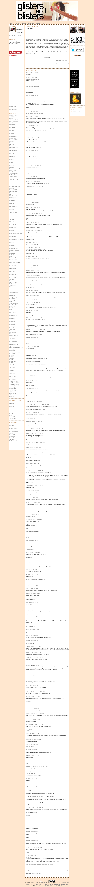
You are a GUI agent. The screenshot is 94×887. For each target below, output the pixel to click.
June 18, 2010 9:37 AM (33, 399)
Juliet (27, 602)
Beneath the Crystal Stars (14, 186)
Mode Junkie (12, 200)
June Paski (11, 144)
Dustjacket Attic (12, 307)
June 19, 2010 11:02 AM (36, 646)
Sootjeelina (28, 247)
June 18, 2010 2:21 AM (35, 247)
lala (26, 77)
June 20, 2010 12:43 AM (36, 739)
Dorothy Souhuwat (29, 485)
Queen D (27, 191)
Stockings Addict (12, 376)
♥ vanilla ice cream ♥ (30, 372)
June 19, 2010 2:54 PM (38, 657)
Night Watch (11, 201)
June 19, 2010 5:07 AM (33, 610)
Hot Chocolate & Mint (13, 139)
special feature (44, 66)
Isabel (27, 161)
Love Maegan (12, 349)
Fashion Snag (12, 323)
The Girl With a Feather (14, 384)
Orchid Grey (11, 358)
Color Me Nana (12, 300)
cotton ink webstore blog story (54, 39)
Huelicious (11, 141)
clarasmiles (28, 755)
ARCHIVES (38, 23)
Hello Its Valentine (13, 259)
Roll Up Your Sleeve (13, 208)
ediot (27, 831)
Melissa (27, 629)
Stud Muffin (11, 378)
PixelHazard (28, 701)
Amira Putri (28, 490)
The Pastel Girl (12, 174)
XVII (10, 286)
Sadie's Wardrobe (12, 277)
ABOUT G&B (16, 23)
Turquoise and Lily (29, 657)
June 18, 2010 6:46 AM (40, 329)
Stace (27, 685)
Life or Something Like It (14, 344)
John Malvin (28, 652)
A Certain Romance (13, 219)
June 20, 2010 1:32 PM (32, 778)
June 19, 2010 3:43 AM (35, 593)
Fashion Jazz (12, 318)
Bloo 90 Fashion (12, 224)
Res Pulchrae (12, 362)
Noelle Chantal (12, 203)
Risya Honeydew (12, 167)
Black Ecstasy (12, 122)
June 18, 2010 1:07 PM (38, 433)
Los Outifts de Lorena (13, 267)
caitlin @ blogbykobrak (30, 470)
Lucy (27, 635)
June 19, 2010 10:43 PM (35, 719)
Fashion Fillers (12, 245)
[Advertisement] (14, 80)
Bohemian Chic (12, 225)
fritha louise (28, 270)
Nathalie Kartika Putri (30, 807)
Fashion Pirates (12, 430)
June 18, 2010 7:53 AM (34, 342)
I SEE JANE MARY (13, 263)
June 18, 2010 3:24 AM (37, 280)
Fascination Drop (12, 313)
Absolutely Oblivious (13, 292)
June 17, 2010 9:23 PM (34, 191)
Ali (26, 375)
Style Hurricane (12, 280)
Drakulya (27, 552)
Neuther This (12, 406)
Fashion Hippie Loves (13, 248)
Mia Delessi (28, 222)
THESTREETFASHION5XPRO (32, 172)
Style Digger (11, 279)
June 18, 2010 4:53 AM (33, 290)
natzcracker (28, 815)
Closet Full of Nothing (13, 189)
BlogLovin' (67, 60)
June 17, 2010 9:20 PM (35, 181)
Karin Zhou (28, 678)
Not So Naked (12, 356)
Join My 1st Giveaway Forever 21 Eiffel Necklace (35, 319)
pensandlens (28, 447)
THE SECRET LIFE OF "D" (31, 197)
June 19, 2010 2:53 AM (33, 588)
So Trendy (11, 370)
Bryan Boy (11, 413)
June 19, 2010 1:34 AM (40, 579)
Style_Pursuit (28, 847)
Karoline (27, 514)
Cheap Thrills (12, 298)
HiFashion (28, 275)
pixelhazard (28, 696)
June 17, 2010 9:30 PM (34, 202)
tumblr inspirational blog (65, 63)
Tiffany (27, 242)
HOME (11, 23)
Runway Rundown (13, 109)
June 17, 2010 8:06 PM (33, 125)
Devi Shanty (11, 130)
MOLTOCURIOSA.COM (30, 626)
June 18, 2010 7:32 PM (34, 514)
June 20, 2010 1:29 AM (33, 744)
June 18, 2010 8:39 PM (38, 519)
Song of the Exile (12, 372)
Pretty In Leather (12, 361)
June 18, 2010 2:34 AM (35, 270)
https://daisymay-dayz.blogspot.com (33, 158)
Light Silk (11, 346)
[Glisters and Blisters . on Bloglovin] (77, 51)
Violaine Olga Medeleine (14, 283)
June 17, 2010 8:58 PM (43, 172)
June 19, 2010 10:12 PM (40, 713)
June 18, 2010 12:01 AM (34, 242)
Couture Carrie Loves (13, 303)
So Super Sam (12, 368)
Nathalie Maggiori (29, 428)
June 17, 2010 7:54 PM (33, 116)
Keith (27, 150)
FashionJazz (28, 708)
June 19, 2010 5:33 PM (40, 691)
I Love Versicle (12, 142)
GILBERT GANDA (29, 433)
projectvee (28, 719)
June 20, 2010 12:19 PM (32, 773)
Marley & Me (12, 198)
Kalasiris (11, 145)
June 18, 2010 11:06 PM (33, 564)
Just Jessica (12, 338)
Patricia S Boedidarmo (30, 579)
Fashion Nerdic (12, 321)
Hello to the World (29, 494)
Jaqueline (27, 207)
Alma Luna (11, 222)
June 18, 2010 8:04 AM (41, 364)
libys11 (27, 412)
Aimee (27, 560)
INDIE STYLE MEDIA (74, 88)
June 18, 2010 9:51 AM (44, 404)
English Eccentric (12, 244)
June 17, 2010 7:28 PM (33, 95)
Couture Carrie (28, 213)
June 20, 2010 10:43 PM (37, 847)
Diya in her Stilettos (13, 191)
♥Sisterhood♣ (28, 818)
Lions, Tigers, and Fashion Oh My (16, 347)
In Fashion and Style (30, 549)
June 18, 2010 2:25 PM (36, 447)
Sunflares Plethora (13, 170)
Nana (27, 95)
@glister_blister (66, 61)
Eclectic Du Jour (12, 133)
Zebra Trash (11, 396)
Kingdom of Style (12, 265)
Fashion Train (12, 253)
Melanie (27, 295)
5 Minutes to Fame (13, 115)
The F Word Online (13, 211)
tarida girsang (28, 421)
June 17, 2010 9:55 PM (35, 207)
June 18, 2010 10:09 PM (34, 545)
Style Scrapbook (12, 379)
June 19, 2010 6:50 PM (36, 704)
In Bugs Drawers (12, 333)
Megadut (11, 151)
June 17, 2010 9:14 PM (33, 176)
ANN (27, 744)
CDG (27, 588)
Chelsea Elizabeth (29, 235)
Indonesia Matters (13, 108)
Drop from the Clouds (13, 241)
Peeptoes (27, 502)
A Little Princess (12, 116)
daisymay (27, 154)
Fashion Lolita (12, 251)
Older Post (67, 870)
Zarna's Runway (12, 393)
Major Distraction (12, 197)
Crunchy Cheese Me (13, 129)
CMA (27, 662)
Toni (26, 778)
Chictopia (58, 63)
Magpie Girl (11, 270)
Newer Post (28, 870)
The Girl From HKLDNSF (14, 382)
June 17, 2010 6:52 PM (33, 72)
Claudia (27, 202)
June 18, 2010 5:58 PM (33, 497)
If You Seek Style (12, 332)
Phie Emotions (12, 161)
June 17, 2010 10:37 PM (37, 213)
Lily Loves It (11, 148)
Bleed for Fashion (12, 295)
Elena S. (27, 346)
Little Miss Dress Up (13, 195)
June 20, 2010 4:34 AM (32, 749)
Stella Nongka (28, 789)
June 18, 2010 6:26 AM (33, 310)
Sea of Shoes (12, 436)
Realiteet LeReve (12, 162)
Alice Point (11, 221)
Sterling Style (12, 375)
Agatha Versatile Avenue (14, 121)
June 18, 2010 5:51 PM (35, 490)
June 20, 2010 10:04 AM (43, 766)
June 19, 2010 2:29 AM (36, 583)
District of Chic (12, 306)
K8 (26, 855)
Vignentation (29, 28)
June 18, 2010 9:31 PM (33, 540)
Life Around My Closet (13, 147)
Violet (27, 388)
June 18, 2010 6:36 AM (35, 322)
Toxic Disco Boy (12, 418)
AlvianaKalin (28, 100)
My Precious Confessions (14, 352)
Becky (27, 176)
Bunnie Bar (11, 188)
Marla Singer (28, 583)
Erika (27, 569)
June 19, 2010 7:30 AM (33, 635)
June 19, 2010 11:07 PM (34, 733)
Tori (26, 749)
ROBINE (27, 463)
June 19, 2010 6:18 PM (35, 696)
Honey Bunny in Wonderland (15, 262)
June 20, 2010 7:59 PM (36, 818)
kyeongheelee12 (29, 165)
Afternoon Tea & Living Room (15, 119)
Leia (26, 574)
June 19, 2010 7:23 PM (36, 708)
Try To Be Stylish (12, 177)
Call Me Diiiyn (12, 125)
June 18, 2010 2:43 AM (35, 275)
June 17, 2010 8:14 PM (43, 144)
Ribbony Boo (12, 165)
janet (27, 640)
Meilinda (27, 137)
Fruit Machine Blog (13, 257)
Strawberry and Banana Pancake (16, 168)
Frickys (27, 733)
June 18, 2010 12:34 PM (38, 428)
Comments (74, 111)
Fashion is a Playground (14, 250)
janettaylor (28, 265)
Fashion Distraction (13, 315)
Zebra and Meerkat (13, 394)
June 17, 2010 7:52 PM (33, 111)
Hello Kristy (11, 260)
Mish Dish (28, 593)
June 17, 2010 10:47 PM (36, 222)
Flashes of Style (12, 327)
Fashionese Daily (12, 106)
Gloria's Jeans (12, 329)
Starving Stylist (12, 416)
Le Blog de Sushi (12, 343)
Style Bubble (12, 439)
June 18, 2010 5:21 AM (34, 295)
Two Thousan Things (13, 179)
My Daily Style (12, 273)
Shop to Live (11, 209)
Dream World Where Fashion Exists (16, 239)
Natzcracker (11, 159)
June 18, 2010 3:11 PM (34, 463)
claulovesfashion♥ (29, 724)
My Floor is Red (12, 274)
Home (47, 870)
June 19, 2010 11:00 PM (38, 724)
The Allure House (29, 186)
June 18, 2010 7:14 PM (39, 510)
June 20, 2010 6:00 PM (39, 807)
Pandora (11, 433)
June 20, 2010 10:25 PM (33, 840)
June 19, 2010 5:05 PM (33, 685)
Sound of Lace (12, 373)
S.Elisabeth (28, 646)
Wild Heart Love (12, 285)
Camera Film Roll (12, 229)
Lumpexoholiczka (12, 268)
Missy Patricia (12, 156)
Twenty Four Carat (13, 212)
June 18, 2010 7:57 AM (34, 346)
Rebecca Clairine (29, 519)
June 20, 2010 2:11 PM (36, 789)
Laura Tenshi (28, 89)
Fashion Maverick (13, 136)
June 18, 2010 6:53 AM (33, 337)
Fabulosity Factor (12, 310)
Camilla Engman (12, 401)
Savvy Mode (11, 365)
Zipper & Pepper (12, 180)
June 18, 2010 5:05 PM (38, 485)
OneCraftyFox (28, 302)
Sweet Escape (12, 171)
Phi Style (11, 359)
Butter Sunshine (12, 227)
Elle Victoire (11, 242)
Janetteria (11, 336)
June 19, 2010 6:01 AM (33, 619)
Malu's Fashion (12, 271)
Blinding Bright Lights (13, 297)
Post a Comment (29, 866)
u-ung (27, 540)
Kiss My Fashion (12, 339)
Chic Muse (11, 427)
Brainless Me (12, 124)
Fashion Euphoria (12, 317)
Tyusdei (11, 214)
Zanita (10, 391)
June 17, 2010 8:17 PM (33, 150)
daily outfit (31, 66)
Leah (10, 194)
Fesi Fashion (12, 254)
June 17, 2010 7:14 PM (32, 77)
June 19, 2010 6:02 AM (34, 629)
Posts (73, 109)
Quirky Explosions (13, 206)
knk (26, 256)
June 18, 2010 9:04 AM (33, 388)
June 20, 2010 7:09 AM (35, 755)
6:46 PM (39, 65)
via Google (62, 60)
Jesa (27, 337)
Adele (27, 619)
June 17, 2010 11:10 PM (37, 230)
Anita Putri (28, 322)
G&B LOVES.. (31, 23)
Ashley (27, 610)
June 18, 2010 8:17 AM (32, 375)
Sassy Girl (11, 364)
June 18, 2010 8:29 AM (34, 380)
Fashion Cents (28, 230)
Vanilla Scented (12, 388)
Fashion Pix (11, 192)
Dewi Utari (11, 132)
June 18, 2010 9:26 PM (36, 534)
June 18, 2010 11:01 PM (34, 560)
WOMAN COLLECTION (30, 442)
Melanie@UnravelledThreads (31, 299)
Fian (26, 564)
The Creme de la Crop (13, 173)
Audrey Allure (28, 704)
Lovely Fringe (12, 350)
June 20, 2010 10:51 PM (32, 855)
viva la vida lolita (29, 280)
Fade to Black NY (13, 312)
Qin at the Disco (12, 205)
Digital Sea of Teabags (13, 304)
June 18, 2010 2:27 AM (38, 261)
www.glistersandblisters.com (53, 885)
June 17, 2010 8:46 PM (37, 165)
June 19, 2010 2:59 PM (33, 662)
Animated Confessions (30, 418)
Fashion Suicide (12, 138)
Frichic (10, 256)
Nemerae (11, 276)
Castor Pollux (12, 127)
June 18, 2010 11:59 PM (33, 574)
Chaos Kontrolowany (13, 232)
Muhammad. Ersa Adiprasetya (32, 766)
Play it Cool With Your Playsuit (54, 51)
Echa (10, 415)
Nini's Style (11, 355)
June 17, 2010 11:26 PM (38, 235)
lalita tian (27, 380)
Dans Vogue (11, 237)
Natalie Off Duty (12, 353)
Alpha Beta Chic (12, 294)
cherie (27, 497)
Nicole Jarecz (12, 408)
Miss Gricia (11, 155)
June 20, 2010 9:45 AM (36, 760)
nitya (27, 310)
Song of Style (12, 437)
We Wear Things (12, 390)
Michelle (43, 882)
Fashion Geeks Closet (13, 135)
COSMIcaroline (12, 301)
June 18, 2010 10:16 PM (35, 552)
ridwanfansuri (28, 534)
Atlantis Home (12, 424)
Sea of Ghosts (12, 367)
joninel (27, 72)
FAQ (43, 23)
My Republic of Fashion (30, 691)
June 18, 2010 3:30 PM (40, 470)
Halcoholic (11, 330)
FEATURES (23, 23)
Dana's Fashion (12, 236)
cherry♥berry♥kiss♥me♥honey (32, 144)
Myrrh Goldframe (12, 158)
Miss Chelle (11, 153)
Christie (27, 545)
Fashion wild (28, 739)
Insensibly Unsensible (13, 335)
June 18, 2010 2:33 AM (35, 265)
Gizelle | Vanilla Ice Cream (31, 364)
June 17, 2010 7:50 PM (36, 100)
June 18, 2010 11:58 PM (33, 569)
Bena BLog (11, 425)
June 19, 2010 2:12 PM (36, 652)
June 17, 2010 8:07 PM (33, 133)
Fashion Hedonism (13, 247)
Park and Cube (12, 434)
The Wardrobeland (13, 176)
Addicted (11, 118)
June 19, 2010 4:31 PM (35, 678)
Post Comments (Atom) (36, 873)
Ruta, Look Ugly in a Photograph (32, 404)
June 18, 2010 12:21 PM (37, 421)
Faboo (10, 309)
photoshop (37, 66)
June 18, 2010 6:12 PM (35, 502)
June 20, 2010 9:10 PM (33, 831)
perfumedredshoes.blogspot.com (33, 786)
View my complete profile (15, 35)
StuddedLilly (28, 760)
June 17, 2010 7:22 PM (36, 89)
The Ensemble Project (13, 381)
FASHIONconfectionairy (30, 329)
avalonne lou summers (30, 713)
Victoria (27, 342)
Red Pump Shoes (12, 164)
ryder (27, 133)
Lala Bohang (11, 403)
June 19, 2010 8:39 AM (33, 640)
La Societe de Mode (13, 341)
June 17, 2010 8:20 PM (33, 161)
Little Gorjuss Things (13, 405)
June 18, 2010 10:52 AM (34, 412)
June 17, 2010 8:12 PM (34, 137)
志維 (26, 399)
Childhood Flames (13, 428)
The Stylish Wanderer (13, 440)
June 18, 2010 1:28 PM (40, 442)
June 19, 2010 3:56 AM (33, 602)
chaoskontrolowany (29, 261)
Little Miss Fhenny (13, 150)
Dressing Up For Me (30, 510)
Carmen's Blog (12, 230)
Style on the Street (13, 282)
